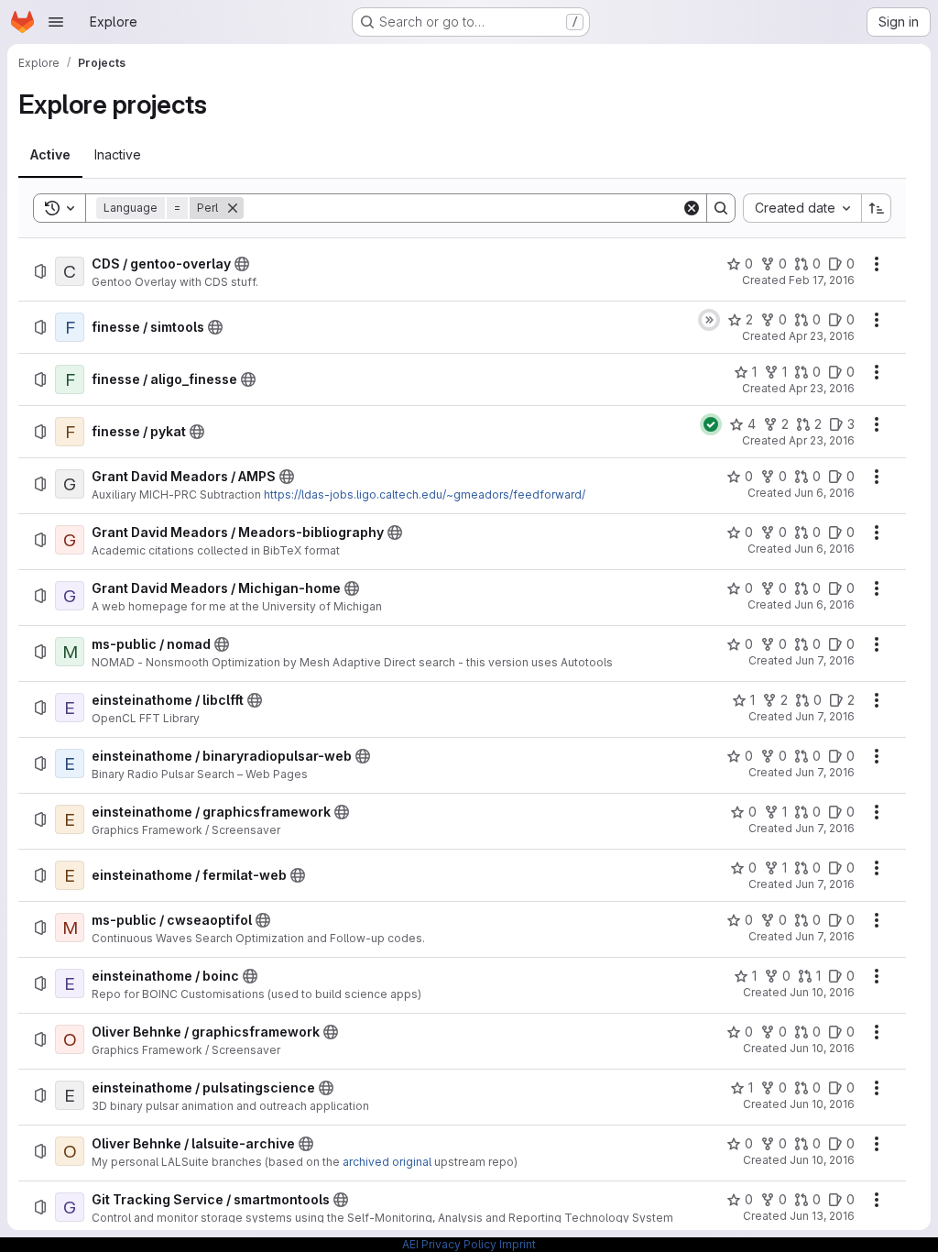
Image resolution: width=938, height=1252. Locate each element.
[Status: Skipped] (709, 320)
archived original (387, 1162)
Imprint (517, 1244)
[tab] (50, 155)
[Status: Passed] (711, 424)
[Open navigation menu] (56, 22)
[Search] (721, 208)
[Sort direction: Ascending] (876, 208)
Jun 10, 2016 (822, 992)
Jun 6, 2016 (824, 493)
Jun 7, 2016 (825, 660)
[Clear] (692, 208)
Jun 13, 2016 (822, 1216)
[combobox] (802, 208)
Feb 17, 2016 (822, 280)
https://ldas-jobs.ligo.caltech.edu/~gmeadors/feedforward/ (424, 494)
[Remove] (233, 208)
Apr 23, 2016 (822, 336)
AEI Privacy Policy (449, 1244)
